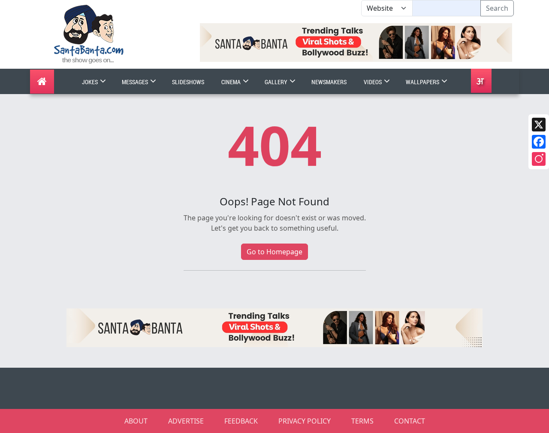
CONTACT (409, 421)
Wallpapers (423, 82)
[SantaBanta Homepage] (89, 33)
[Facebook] (538, 141)
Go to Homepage (274, 251)
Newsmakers (329, 82)
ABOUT (136, 421)
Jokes (90, 82)
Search (497, 8)
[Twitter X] (538, 124)
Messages (135, 82)
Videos (373, 82)
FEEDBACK (241, 421)
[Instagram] (538, 159)
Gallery (277, 82)
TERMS (362, 421)
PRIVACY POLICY (304, 421)
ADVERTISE (186, 421)
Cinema (231, 82)
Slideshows (188, 82)
